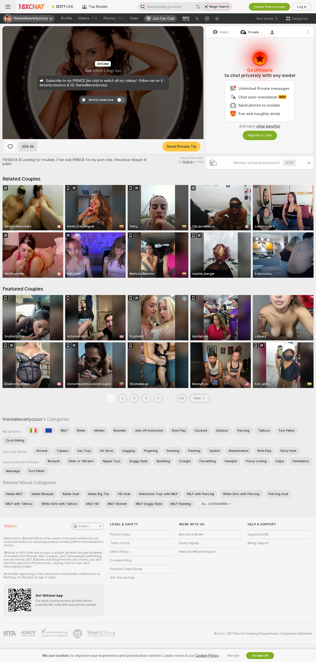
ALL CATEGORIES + (216, 504)
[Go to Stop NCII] (101, 634)
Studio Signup (189, 543)
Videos (87, 18)
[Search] (198, 6)
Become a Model (191, 534)
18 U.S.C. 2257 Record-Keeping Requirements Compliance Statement (263, 633)
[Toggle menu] (8, 6)
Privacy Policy (120, 534)
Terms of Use (119, 543)
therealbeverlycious (22, 419)
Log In (301, 7)
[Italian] (33, 431)
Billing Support (258, 543)
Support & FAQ (258, 534)
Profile (66, 18)
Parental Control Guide (126, 569)
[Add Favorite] (10, 146)
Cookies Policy (121, 560)
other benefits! (268, 126)
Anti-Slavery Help (122, 577)
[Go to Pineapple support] (78, 633)
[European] (48, 431)
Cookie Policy (206, 656)
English (84, 526)
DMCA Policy (119, 551)
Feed (134, 18)
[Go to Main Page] (31, 6)
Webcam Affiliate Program (197, 551)
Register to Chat (260, 135)
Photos (113, 18)
